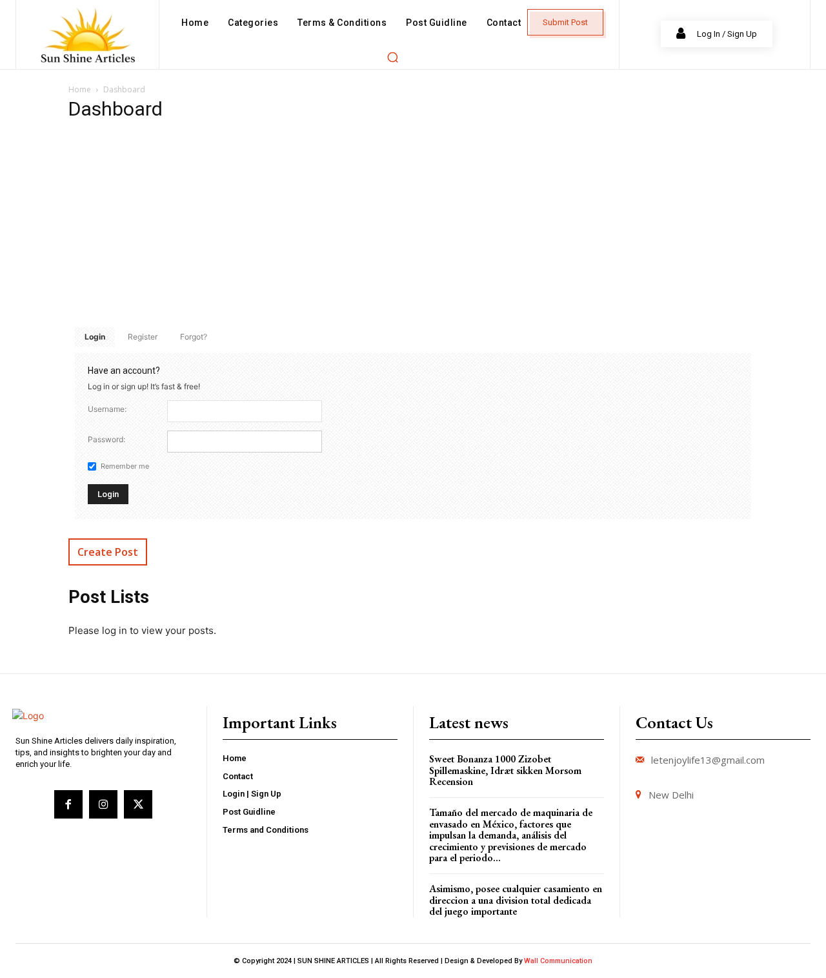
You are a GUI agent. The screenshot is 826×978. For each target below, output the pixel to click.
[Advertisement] (413, 224)
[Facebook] (68, 804)
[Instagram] (103, 804)
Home (79, 89)
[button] (392, 57)
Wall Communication (558, 961)
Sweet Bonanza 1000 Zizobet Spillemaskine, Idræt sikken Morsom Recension (505, 770)
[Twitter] (138, 804)
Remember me (125, 466)
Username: (107, 409)
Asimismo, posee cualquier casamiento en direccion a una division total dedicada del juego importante (515, 900)
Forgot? (193, 336)
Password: (106, 439)
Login (95, 336)
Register (142, 336)
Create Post (107, 552)
